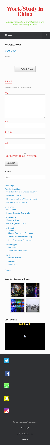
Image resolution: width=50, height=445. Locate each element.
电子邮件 (9, 132)
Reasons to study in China (16, 202)
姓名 (7, 122)
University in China (13, 195)
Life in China (9, 206)
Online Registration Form (16, 223)
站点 (6, 142)
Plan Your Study (14, 257)
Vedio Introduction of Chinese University (21, 191)
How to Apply (11, 244)
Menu (10, 35)
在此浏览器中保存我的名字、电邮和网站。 (21, 155)
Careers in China (12, 220)
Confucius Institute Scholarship (20, 236)
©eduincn (25, 439)
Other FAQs (12, 264)
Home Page (9, 185)
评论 (6, 92)
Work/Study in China (13, 189)
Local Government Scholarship (20, 240)
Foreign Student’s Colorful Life (18, 213)
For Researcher (11, 217)
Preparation (12, 261)
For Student (9, 228)
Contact (8, 270)
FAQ (8, 255)
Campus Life (11, 209)
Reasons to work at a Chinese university (22, 199)
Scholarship (10, 230)
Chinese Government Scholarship (21, 233)
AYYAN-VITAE (10, 51)
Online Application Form (17, 250)
